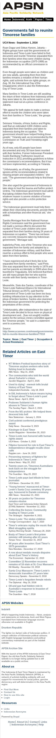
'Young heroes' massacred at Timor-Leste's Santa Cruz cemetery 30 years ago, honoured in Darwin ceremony (30, 489)
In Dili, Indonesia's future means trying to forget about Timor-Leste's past (30, 395)
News (15, 339)
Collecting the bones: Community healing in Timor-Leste (28, 511)
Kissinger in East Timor (22, 429)
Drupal (16, 717)
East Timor (28, 339)
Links (7, 709)
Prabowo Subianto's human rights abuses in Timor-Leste (28, 404)
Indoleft (5, 609)
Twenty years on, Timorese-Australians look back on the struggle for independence (31, 469)
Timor (48, 19)
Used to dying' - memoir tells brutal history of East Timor (28, 385)
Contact (34, 722)
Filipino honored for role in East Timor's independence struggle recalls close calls (31, 448)
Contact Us (9, 692)
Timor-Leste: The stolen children (27, 519)
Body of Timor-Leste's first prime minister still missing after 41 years (28, 535)
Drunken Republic (11, 627)
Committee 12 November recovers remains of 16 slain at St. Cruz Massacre (31, 563)
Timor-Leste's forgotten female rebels (30, 579)
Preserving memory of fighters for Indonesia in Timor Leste (28, 458)
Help (41, 724)
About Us (22, 722)
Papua (38, 19)
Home (7, 19)
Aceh (29, 19)
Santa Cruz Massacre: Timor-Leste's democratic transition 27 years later (29, 572)
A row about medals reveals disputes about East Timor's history (29, 554)
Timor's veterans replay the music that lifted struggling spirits (30, 526)
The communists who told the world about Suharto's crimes (29, 376)
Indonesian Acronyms (15, 712)
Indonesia (18, 19)
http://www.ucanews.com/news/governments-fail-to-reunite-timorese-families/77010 (28, 332)
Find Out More (11, 689)
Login (7, 697)
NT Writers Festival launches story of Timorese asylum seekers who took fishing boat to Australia (29, 366)
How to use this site (14, 695)
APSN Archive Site (12, 648)
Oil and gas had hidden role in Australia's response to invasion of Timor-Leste (28, 589)
